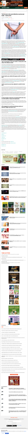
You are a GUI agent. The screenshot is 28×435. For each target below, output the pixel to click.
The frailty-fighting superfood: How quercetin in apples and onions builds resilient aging (11, 354)
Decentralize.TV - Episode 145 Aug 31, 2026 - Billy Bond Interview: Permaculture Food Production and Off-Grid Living (17, 388)
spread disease (18, 116)
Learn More (3, 433)
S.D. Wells (6, 17)
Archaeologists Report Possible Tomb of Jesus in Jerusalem (8, 370)
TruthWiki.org (3, 137)
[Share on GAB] (8, 19)
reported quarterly (7, 68)
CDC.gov (2, 140)
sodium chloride (3, 71)
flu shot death (6, 20)
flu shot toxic (12, 20)
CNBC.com (2, 134)
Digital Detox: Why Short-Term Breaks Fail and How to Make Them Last (9, 360)
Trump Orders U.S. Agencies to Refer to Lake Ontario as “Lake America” (9, 330)
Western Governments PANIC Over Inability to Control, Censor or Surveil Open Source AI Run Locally (17, 404)
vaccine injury (19, 20)
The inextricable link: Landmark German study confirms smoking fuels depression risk (11, 363)
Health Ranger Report (4, 386)
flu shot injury (9, 20)
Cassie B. (13, 166)
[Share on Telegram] (7, 19)
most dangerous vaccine (16, 80)
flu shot (4, 20)
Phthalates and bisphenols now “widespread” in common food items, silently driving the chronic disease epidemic (17, 173)
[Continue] (20, 421)
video (20, 81)
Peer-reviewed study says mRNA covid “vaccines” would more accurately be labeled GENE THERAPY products (16, 235)
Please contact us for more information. (5, 263)
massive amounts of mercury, (14, 89)
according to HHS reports (16, 46)
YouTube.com (12, 141)
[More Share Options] (13, 19)
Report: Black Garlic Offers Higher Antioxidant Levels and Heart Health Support (10, 365)
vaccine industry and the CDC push (12, 110)
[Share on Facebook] (4, 19)
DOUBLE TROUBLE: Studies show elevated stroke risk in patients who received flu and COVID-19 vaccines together (17, 223)
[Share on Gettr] (11, 19)
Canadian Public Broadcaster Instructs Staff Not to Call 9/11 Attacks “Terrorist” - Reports (11, 352)
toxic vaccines (16, 20)
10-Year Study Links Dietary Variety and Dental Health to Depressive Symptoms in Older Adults (12, 367)
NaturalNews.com (3, 138)
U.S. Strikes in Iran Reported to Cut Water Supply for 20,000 (8, 332)
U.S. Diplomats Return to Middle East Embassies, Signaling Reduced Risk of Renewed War (11, 343)
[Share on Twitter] (5, 19)
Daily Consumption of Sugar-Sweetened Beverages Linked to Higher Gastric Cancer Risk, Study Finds (12, 372)
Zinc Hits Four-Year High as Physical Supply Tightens (7, 358)
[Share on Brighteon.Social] (2, 19)
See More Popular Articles (14, 374)
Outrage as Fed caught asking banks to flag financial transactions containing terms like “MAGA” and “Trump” (17, 167)
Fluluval (14, 91)
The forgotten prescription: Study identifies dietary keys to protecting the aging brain (11, 350)
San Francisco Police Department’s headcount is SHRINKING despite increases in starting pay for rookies (17, 191)
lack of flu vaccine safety (8, 82)
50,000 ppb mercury (7, 53)
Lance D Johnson (13, 172)
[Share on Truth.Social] (10, 19)
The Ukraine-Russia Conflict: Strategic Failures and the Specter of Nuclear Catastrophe (11, 345)
